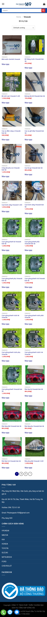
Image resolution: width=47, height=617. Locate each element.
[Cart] (44, 3)
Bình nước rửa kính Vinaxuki (11, 59)
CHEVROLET (7, 566)
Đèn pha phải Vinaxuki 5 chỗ (34, 461)
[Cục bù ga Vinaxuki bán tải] (35, 153)
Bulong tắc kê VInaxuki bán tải (35, 96)
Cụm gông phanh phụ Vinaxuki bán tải (12, 279)
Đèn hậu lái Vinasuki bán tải (34, 389)
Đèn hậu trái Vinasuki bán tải (11, 461)
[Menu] (3, 4)
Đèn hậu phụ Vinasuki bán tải (34, 426)
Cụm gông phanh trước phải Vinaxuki (34, 316)
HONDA (5, 544)
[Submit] (43, 10)
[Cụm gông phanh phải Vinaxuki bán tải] (35, 227)
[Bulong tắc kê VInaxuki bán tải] (35, 81)
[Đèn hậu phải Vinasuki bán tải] (12, 411)
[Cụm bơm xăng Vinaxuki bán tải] (35, 190)
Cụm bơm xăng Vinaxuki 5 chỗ (12, 205)
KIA (3, 539)
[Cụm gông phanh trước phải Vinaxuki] (35, 301)
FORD (4, 561)
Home (18, 17)
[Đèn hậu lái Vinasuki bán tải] (35, 375)
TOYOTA (5, 548)
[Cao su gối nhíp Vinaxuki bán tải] (35, 116)
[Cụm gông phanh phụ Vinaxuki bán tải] (12, 264)
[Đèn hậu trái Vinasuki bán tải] (12, 446)
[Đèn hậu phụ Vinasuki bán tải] (35, 411)
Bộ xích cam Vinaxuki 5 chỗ (11, 96)
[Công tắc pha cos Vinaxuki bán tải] (12, 153)
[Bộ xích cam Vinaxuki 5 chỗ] (12, 81)
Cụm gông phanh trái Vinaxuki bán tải (35, 279)
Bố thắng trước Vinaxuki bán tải (34, 60)
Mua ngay (5, 64)
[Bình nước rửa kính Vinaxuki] (12, 45)
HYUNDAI (5, 531)
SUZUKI (5, 553)
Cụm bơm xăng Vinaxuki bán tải (34, 206)
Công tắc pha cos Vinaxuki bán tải (11, 169)
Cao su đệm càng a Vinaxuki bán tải (11, 132)
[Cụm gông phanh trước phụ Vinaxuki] (12, 338)
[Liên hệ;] (3, 612)
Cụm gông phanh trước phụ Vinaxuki (11, 353)
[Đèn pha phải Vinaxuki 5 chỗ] (35, 446)
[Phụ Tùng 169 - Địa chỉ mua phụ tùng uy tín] (23, 4)
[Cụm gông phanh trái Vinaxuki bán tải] (35, 264)
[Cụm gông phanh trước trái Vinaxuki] (35, 338)
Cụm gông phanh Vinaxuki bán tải (12, 390)
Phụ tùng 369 (7, 518)
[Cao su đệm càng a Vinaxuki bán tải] (12, 116)
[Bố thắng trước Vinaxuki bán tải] (35, 45)
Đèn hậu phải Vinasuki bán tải (11, 426)
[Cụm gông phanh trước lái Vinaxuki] (12, 301)
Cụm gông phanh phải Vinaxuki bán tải (32, 243)
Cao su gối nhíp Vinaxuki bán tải (34, 132)
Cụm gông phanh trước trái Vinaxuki (34, 353)
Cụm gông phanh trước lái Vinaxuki (10, 316)
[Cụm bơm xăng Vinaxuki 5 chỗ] (12, 190)
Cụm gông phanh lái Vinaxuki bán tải (11, 243)
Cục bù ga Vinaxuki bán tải (33, 168)
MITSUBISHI (7, 557)
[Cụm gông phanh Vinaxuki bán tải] (12, 375)
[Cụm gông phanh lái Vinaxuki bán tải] (12, 227)
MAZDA (5, 535)
